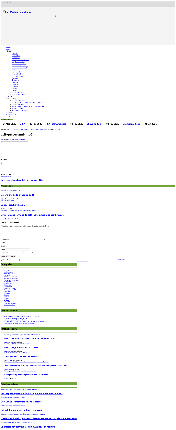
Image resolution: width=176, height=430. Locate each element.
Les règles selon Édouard (20, 60)
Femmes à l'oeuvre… (18, 108)
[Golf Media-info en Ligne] (17, 11)
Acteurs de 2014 (17, 100)
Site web (3, 249)
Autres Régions (17, 92)
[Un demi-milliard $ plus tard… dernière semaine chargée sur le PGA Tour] (26, 362)
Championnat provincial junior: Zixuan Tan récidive (19, 323)
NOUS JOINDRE (121, 259)
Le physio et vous (18, 76)
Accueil (8, 48)
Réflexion (15, 90)
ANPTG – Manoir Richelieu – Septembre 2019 (32, 102)
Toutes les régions (9, 305)
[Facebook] (1, 6)
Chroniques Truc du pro (20, 66)
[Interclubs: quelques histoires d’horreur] (16, 352)
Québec (14, 88)
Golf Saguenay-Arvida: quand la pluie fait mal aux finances (21, 316)
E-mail (3, 246)
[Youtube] (4, 6)
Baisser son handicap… (13, 204)
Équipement (16, 72)
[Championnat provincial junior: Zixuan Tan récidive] (20, 371)
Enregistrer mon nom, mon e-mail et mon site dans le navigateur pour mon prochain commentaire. (31, 253)
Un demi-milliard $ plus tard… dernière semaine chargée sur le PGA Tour (25, 321)
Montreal (15, 78)
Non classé (15, 80)
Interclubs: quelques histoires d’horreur (15, 320)
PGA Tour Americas (54, 123)
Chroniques (16, 58)
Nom (3, 242)
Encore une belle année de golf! (17, 194)
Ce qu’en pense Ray (18, 62)
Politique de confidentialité (82, 260)
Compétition (16, 56)
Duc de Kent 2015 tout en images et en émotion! (28, 106)
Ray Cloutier (8, 369)
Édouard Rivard (9, 360)
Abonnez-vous (11, 114)
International (16, 74)
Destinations (16, 70)
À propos (9, 50)
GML (2, 139)
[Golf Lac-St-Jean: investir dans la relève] (16, 343)
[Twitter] (2, 6)
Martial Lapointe (6, 219)
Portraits (15, 84)
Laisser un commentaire (18, 139)
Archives (9, 96)
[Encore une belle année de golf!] (11, 190)
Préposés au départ (18, 104)
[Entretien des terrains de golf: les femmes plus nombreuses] (18, 210)
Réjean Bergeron (6, 199)
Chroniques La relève (19, 64)
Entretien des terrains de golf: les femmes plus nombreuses (32, 214)
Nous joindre (8, 2)
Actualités (15, 54)
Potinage (15, 86)
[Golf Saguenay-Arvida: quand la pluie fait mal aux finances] (22, 335)
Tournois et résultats (19, 94)
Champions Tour (130, 123)
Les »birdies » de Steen (19, 110)
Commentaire (5, 239)
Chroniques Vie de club (19, 68)
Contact (8, 116)
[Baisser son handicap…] (8, 200)
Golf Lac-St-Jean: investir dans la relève (15, 318)
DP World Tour (93, 123)
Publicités (9, 112)
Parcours (15, 82)
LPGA (21, 123)
